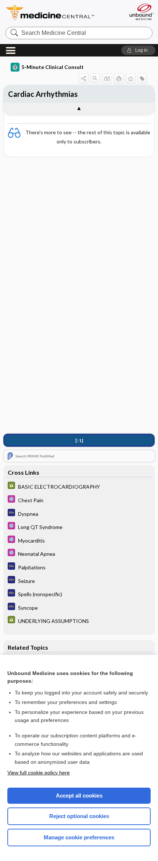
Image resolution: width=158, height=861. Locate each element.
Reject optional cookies (79, 816)
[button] (138, 50)
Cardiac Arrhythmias (43, 94)
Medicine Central (63, 12)
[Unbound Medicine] (141, 12)
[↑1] (79, 440)
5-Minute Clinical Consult (52, 67)
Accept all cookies (79, 795)
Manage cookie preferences (79, 837)
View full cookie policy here (38, 773)
